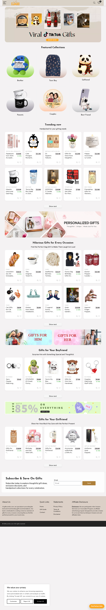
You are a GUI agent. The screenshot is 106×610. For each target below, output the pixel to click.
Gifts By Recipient (11, 187)
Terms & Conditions (57, 510)
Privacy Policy (58, 507)
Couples (87, 151)
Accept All (40, 601)
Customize (13, 601)
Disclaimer (57, 514)
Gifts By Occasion (70, 151)
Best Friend (88, 187)
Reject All (27, 601)
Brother (28, 187)
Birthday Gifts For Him (52, 151)
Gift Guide (43, 509)
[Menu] (4, 3)
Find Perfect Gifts (96, 606)
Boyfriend (29, 151)
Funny (8, 269)
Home (42, 507)
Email (56, 480)
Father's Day (69, 187)
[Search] (94, 3)
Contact (42, 512)
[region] (27, 595)
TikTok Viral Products (13, 151)
